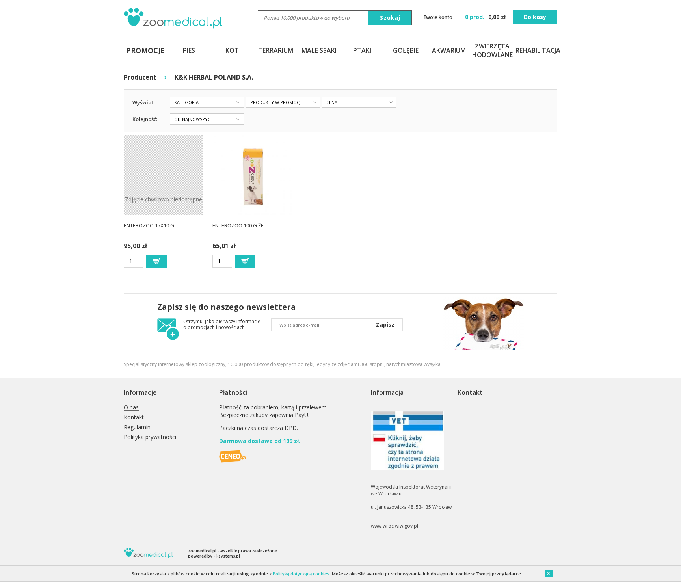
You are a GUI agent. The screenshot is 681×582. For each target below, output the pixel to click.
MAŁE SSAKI (319, 50)
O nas (131, 408)
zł (486, 16)
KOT (232, 50)
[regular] (156, 261)
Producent (140, 77)
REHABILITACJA (535, 50)
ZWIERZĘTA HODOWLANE (492, 50)
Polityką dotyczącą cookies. (302, 573)
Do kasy (535, 16)
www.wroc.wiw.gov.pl (394, 525)
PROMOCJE (145, 50)
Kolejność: (144, 119)
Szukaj (390, 17)
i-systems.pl (228, 555)
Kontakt (134, 417)
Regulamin (137, 427)
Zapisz (385, 324)
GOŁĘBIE (406, 50)
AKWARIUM (449, 50)
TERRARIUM (275, 50)
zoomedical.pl (202, 550)
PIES (189, 50)
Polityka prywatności (150, 437)
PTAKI (362, 50)
